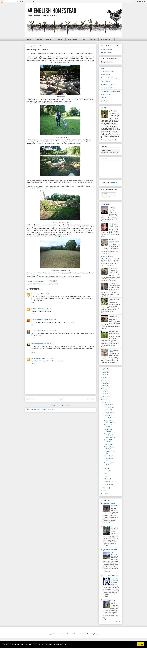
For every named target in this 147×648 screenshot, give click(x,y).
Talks (83, 39)
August (107, 415)
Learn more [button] (64, 644)
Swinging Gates (109, 444)
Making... (113, 602)
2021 (104, 386)
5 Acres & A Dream (109, 503)
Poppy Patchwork (109, 600)
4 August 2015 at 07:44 (42, 294)
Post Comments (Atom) (64, 405)
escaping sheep (35, 284)
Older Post (90, 399)
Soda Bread (104, 101)
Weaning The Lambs (108, 459)
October (107, 410)
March (107, 479)
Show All (118, 621)
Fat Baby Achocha (110, 418)
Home (29, 39)
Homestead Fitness (107, 256)
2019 (104, 391)
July (106, 468)
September (108, 412)
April (106, 476)
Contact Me (59, 39)
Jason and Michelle (38, 331)
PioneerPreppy (36, 343)
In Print (48, 39)
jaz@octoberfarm (37, 319)
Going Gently (107, 526)
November (108, 407)
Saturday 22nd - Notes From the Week (114, 580)
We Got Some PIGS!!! (113, 351)
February (108, 481)
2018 (104, 394)
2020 (104, 388)
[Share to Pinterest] (56, 281)
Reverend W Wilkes (108, 425)
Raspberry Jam (105, 74)
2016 (104, 399)
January (107, 484)
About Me (39, 39)
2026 (104, 372)
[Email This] (49, 281)
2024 (104, 377)
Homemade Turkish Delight (109, 78)
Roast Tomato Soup (107, 71)
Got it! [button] (140, 644)
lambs (43, 284)
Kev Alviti (114, 111)
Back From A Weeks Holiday (109, 421)
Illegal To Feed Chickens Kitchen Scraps (114, 333)
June (106, 471)
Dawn (33, 294)
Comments (106, 197)
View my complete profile (108, 140)
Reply (33, 302)
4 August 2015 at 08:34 (44, 308)
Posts (105, 193)
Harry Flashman (36, 358)
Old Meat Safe (113, 284)
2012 (104, 493)
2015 (104, 402)
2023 (104, 380)
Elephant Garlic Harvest (109, 447)
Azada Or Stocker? (112, 208)
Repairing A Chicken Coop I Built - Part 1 (114, 241)
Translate (115, 152)
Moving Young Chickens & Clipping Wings (109, 435)
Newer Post (31, 399)
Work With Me (72, 39)
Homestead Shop (106, 39)
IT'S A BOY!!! (113, 224)
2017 (104, 396)
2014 (104, 488)
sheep (56, 284)
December (108, 404)
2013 (104, 490)
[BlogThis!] (51, 281)
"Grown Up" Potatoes (107, 88)
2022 (104, 383)
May (106, 473)
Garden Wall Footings (108, 440)
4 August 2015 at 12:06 (49, 319)
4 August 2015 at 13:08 (51, 331)
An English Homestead (106, 49)
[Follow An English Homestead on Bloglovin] (109, 183)
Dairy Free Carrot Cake (108, 84)
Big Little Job (113, 268)
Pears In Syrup (105, 81)
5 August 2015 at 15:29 (48, 358)
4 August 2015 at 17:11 (48, 343)
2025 (104, 375)
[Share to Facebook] (55, 281)
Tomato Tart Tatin (106, 94)
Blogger (96, 634)
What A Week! (108, 456)
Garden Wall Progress (108, 430)
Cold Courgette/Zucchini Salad (110, 91)
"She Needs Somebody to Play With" (114, 506)
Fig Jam (103, 97)
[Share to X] (53, 281)
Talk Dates (92, 39)
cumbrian (34, 308)
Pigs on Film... (113, 316)
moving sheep (50, 284)
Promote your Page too (106, 52)
